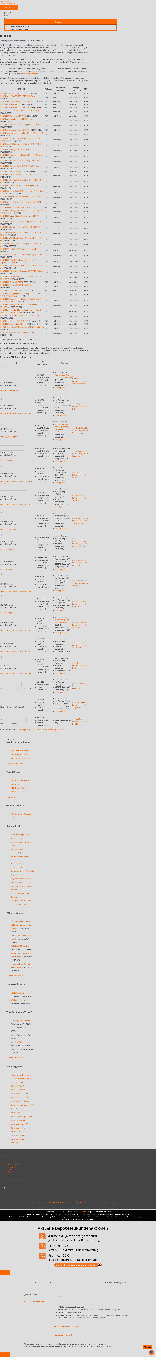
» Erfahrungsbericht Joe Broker (79, 604)
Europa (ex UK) (16, 1049)
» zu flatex (76, 472)
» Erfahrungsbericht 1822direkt (79, 645)
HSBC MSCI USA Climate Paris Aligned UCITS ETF (19, 124)
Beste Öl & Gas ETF (18, 1132)
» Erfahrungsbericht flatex (79, 475)
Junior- (22, 481)
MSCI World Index (18, 993)
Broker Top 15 (16, 838)
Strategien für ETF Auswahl (21, 1075)
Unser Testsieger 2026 (20, 834)
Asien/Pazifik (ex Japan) (20, 1042)
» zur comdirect (78, 622)
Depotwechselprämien (20, 904)
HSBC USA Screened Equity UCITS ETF (15, 130)
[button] (78, 1265)
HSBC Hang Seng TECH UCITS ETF (14, 321)
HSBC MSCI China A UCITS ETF (12, 290)
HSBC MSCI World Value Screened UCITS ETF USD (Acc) (22, 271)
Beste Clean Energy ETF (20, 1128)
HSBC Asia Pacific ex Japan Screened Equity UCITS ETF (21, 254)
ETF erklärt (15, 1143)
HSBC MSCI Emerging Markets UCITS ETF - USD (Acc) (21, 155)
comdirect (20, 750)
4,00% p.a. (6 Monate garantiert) (73, 1236)
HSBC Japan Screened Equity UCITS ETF (16, 207)
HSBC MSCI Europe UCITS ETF (12, 116)
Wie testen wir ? (14, 1164)
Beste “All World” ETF (19, 1086)
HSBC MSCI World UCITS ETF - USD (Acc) (16, 174)
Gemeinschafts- (12, 413)
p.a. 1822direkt (19, 788)
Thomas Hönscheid (74, 1202)
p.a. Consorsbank (20, 780)
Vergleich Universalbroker (21, 882)
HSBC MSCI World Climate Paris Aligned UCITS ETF (20, 221)
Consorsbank (67, 1240)
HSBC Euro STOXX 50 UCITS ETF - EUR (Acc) (17, 96)
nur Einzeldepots (7, 460)
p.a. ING (17, 784)
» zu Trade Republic (80, 428)
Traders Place (21, 758)
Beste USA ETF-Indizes (20, 1093)
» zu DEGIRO (77, 719)
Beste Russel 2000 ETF (19, 1109)
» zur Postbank (78, 683)
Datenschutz (13, 1169)
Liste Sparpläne (61, 387)
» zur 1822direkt (78, 642)
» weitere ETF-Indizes (14, 976)
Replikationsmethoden (29, 74)
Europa (13, 1035)
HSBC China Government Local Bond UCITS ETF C (20, 227)
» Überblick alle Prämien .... (16, 763)
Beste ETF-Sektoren (19, 1090)
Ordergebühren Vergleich (21, 901)
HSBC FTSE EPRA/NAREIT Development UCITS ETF (20, 249)
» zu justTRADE (78, 560)
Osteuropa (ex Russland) (20, 1020)
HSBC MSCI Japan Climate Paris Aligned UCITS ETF (20, 216)
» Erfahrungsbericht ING (79, 406)
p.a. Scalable (18, 792)
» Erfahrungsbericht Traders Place (80, 521)
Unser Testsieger (11, 13)
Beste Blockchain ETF (19, 1124)
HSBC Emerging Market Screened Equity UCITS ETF (20, 202)
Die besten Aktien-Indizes (19, 26)
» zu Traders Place (79, 518)
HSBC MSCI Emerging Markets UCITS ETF (16, 149)
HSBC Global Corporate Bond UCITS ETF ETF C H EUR (21, 133)
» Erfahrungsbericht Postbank (79, 686)
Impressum (12, 1167)
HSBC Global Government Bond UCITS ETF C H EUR (20, 110)
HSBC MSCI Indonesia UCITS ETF (13, 324)
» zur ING (76, 404)
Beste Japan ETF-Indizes (20, 1101)
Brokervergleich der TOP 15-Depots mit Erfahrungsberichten (39, 730)
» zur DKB (76, 663)
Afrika (13, 1028)
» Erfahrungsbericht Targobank (79, 705)
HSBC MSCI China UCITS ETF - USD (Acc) (16, 285)
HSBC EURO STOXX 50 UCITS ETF (13, 93)
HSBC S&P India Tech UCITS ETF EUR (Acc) (17, 332)
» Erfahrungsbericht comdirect (79, 625)
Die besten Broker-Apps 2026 (22, 871)
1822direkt (20, 754)
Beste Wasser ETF (18, 1135)
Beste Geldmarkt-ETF (19, 1139)
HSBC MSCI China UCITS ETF (11, 282)
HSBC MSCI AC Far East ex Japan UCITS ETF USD (19, 315)
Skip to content (6, 1)
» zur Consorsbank (79, 580)
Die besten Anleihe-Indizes (19, 29)
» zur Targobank (79, 702)
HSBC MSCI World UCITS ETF (11, 171)
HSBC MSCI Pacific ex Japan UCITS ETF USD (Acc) (19, 166)
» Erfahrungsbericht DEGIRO (79, 721)
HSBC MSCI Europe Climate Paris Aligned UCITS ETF (21, 160)
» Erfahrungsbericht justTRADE (79, 562)
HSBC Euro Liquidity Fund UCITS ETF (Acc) (16, 119)
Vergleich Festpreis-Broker (21, 878)
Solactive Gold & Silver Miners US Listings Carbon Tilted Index (22, 924)
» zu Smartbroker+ (79, 451)
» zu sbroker (77, 495)
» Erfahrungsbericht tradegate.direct (79, 543)
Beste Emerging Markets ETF (22, 1105)
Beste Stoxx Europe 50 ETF (21, 1116)
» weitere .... (10, 797)
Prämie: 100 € (58, 1246)
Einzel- (3, 390)
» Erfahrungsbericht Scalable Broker (79, 381)
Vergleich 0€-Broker (19, 875)
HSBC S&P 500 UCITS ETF (10, 104)
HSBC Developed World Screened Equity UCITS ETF (20, 196)
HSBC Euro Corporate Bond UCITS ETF (16, 101)
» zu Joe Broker (78, 601)
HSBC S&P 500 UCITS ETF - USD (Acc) (15, 107)
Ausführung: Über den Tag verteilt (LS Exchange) (63, 426)
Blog (6, 16)
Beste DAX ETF (16, 1112)
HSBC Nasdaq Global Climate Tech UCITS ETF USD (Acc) (22, 327)
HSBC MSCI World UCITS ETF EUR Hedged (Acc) (19, 185)
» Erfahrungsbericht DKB (79, 665)
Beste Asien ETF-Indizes (20, 1097)
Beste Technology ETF (19, 1120)
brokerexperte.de (83, 1212)
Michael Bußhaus (56, 1202)
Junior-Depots (12, 390)
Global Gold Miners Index (21, 946)
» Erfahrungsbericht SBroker (79, 498)
